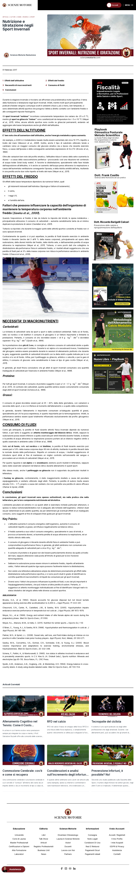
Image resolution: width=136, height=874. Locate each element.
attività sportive (25, 109)
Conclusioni (10, 90)
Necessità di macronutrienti (18, 85)
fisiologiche (30, 112)
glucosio (45, 146)
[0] (103, 5)
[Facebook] (61, 868)
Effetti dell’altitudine (14, 80)
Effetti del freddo (56, 80)
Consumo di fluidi (56, 85)
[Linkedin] (74, 868)
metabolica (65, 135)
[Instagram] (66, 868)
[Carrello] (103, 5)
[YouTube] (70, 868)
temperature (26, 182)
